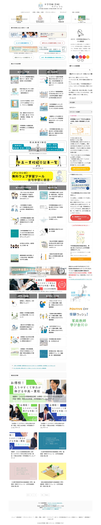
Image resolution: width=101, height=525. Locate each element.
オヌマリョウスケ (52, 504)
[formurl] (78, 60)
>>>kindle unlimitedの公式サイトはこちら (80, 279)
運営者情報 (18, 517)
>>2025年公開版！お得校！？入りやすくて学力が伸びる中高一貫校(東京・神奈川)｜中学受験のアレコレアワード (38, 291)
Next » (47, 495)
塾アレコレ (23, 38)
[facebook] (76, 57)
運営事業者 (87, 517)
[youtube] (84, 57)
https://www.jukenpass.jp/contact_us (52, 507)
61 (42, 495)
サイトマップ (63, 12)
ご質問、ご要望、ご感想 (37, 12)
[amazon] (87, 57)
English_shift (50, 519)
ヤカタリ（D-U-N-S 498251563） (55, 503)
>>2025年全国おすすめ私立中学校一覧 (38, 276)
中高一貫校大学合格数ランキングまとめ (37, 153)
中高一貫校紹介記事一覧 (38, 168)
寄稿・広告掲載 (75, 12)
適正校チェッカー (52, 38)
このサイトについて (25, 12)
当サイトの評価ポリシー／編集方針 (50, 509)
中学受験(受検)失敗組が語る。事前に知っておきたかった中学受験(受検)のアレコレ (80, 248)
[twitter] (73, 57)
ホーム (13, 517)
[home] (82, 60)
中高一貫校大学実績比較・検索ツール (52, 53)
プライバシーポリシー (50, 12)
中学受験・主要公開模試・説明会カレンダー (23, 53)
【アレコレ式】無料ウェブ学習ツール (38, 183)
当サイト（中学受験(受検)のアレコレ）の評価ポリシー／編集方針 (69, 517)
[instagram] (80, 57)
